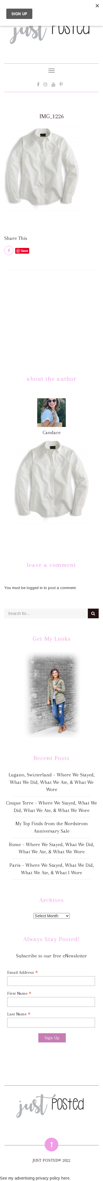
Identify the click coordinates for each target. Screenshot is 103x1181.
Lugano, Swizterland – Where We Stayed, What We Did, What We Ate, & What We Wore (52, 782)
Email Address (22, 972)
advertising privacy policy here (42, 1178)
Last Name (19, 1014)
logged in (35, 588)
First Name (19, 993)
